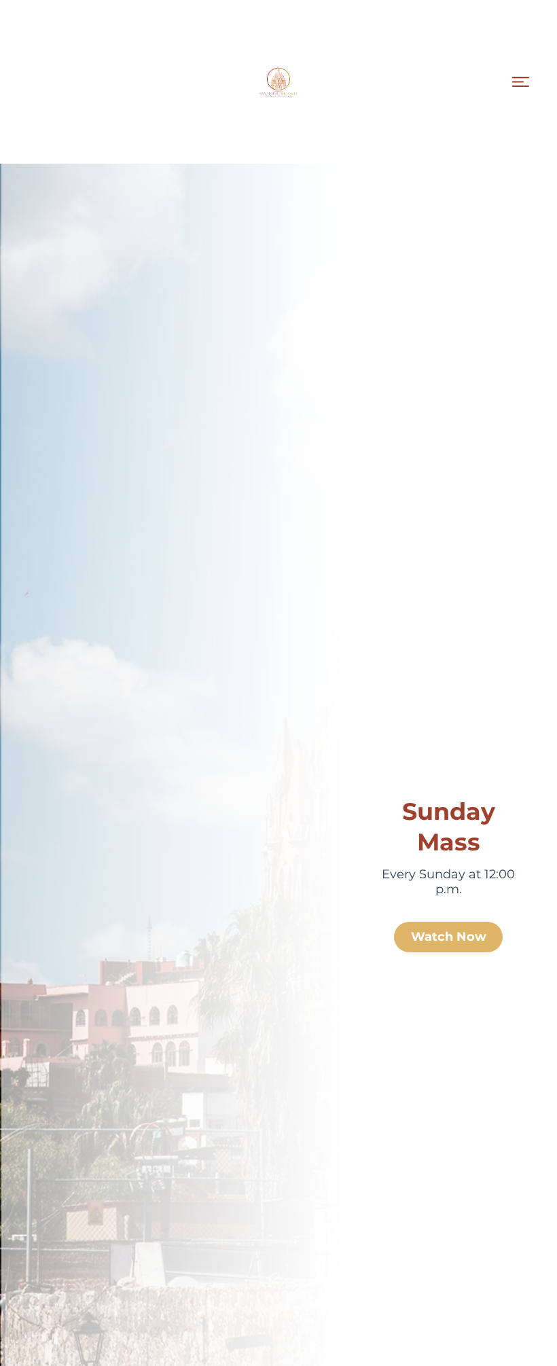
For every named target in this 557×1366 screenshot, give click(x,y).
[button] (520, 81)
